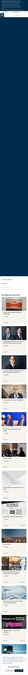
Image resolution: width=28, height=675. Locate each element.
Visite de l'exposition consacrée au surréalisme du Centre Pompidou (11, 572)
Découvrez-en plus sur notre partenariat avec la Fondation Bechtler (12, 602)
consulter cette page (12, 9)
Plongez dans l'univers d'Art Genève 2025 (13, 516)
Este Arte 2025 (6, 544)
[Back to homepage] (2, 15)
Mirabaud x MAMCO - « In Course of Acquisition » (11, 631)
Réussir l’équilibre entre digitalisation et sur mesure (13, 488)
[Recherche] (22, 15)
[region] (14, 664)
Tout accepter (19, 670)
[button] (19, 15)
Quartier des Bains (7, 458)
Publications (4, 283)
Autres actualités (8, 287)
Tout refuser (9, 670)
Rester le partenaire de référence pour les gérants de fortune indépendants (13, 371)
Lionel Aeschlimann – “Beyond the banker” (13, 400)
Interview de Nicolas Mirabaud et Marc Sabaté (12, 430)
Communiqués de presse (7, 279)
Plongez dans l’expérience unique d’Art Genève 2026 (12, 313)
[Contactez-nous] (16, 15)
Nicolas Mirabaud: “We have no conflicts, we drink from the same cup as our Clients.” (13, 342)
